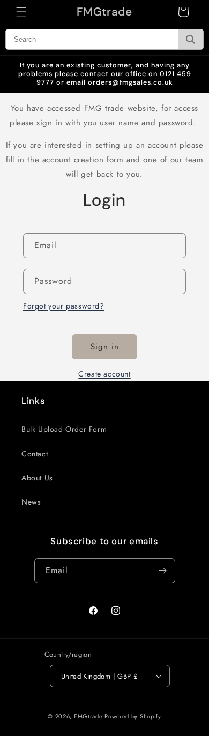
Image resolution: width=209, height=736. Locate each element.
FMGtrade (88, 716)
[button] (21, 12)
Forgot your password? (63, 306)
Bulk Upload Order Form (64, 429)
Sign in (105, 346)
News (31, 502)
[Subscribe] (163, 570)
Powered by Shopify (132, 716)
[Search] (190, 39)
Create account (104, 374)
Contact (34, 453)
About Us (37, 477)
